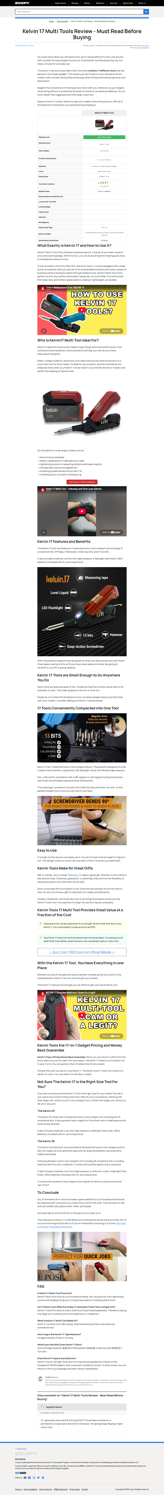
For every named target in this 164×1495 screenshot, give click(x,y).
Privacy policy (75, 1489)
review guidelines (143, 48)
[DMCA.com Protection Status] (20, 1473)
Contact (84, 1489)
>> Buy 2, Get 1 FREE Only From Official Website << (82, 952)
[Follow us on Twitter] (38, 1477)
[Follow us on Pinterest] (43, 1477)
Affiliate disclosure (61, 1489)
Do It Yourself (62, 21)
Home (51, 21)
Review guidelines (30, 1489)
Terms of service (45, 1489)
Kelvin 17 (76, 875)
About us (18, 1489)
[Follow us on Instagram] (34, 1477)
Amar (56, 1377)
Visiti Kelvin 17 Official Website (82, 482)
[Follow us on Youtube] (25, 1477)
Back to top (20, 1448)
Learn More (145, 45)
